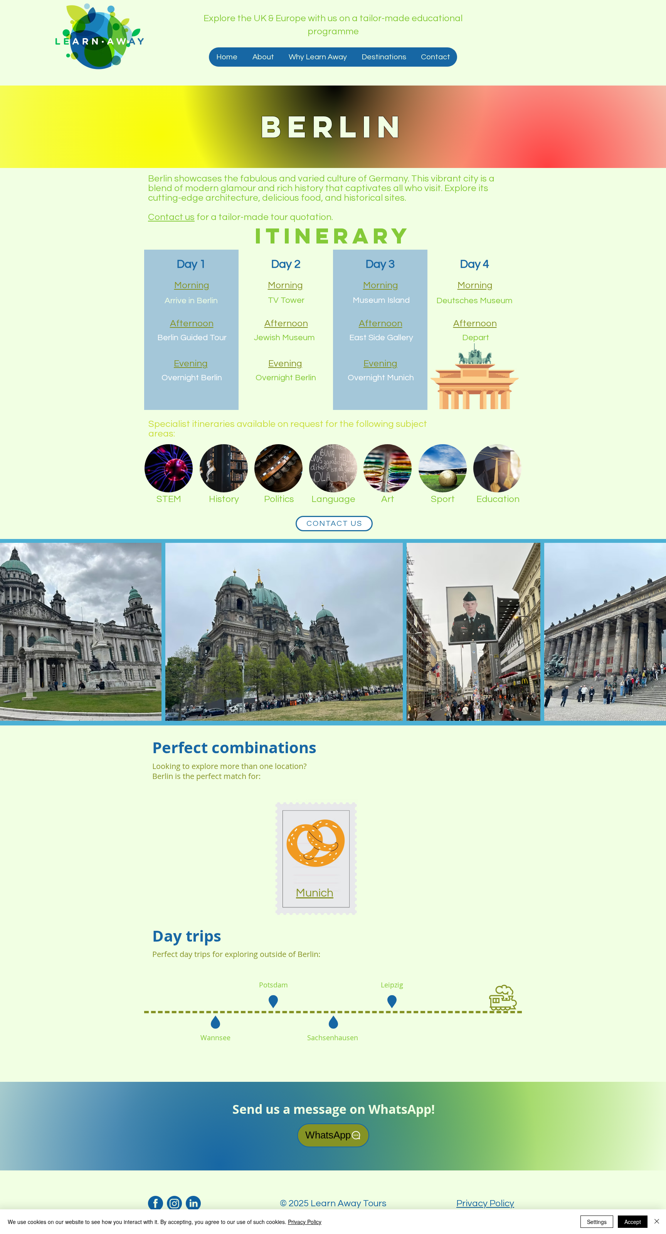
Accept (632, 1222)
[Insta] (174, 1203)
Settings (597, 1222)
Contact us (171, 217)
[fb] (155, 1203)
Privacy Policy (485, 1203)
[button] (383, 57)
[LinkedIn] (193, 1203)
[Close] (656, 1222)
